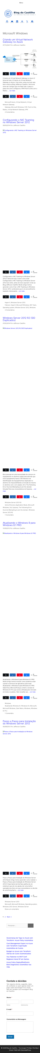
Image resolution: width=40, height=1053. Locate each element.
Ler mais (12, 91)
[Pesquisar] (30, 926)
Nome (8, 1005)
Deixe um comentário (12, 909)
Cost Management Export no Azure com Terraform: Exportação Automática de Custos (20, 946)
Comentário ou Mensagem (16, 1019)
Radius (5, 109)
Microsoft (33, 706)
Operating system (8, 307)
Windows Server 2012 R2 (13, 502)
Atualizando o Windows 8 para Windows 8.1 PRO (19, 523)
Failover (7, 305)
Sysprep (15, 507)
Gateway (7, 107)
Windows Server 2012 (18, 302)
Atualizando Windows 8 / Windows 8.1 (17, 706)
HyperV (13, 305)
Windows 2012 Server (10, 906)
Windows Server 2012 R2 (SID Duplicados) (19, 319)
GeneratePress (26, 1050)
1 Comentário (9, 515)
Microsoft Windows (17, 107)
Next (9, 917)
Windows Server (23, 906)
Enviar (10, 1037)
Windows (33, 307)
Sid (11, 507)
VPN (26, 109)
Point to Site (32, 107)
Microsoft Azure (10, 102)
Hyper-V (7, 302)
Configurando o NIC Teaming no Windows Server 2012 (18, 121)
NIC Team (33, 305)
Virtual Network (21, 102)
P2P (26, 107)
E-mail (9, 1009)
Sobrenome (24, 1005)
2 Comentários (10, 112)
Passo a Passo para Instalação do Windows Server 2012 (19, 722)
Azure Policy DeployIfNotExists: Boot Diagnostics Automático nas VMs (19, 964)
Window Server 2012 (22, 307)
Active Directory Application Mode (16, 505)
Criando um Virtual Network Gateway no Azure (18, 40)
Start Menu (20, 708)
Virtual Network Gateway (16, 109)
